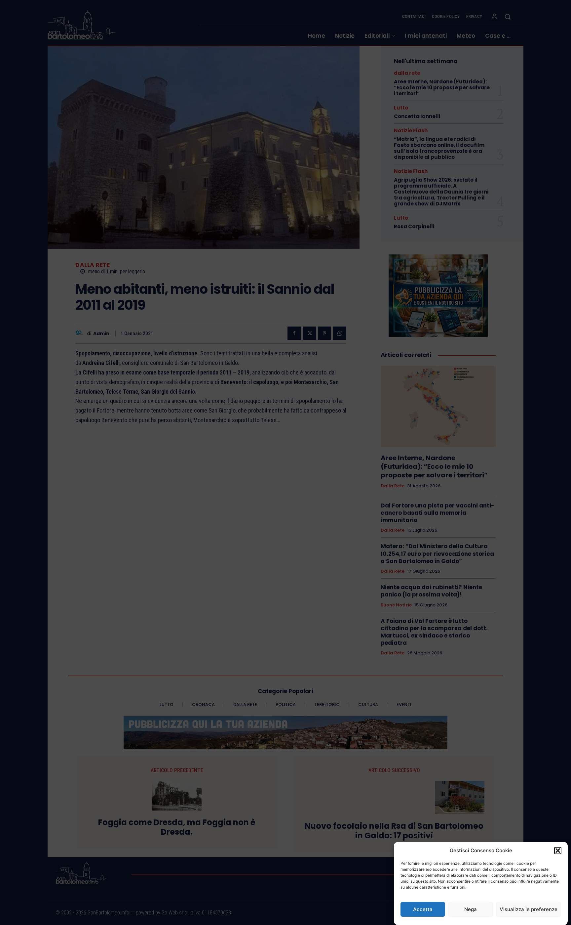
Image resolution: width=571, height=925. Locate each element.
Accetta (423, 909)
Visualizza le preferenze (528, 909)
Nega (470, 909)
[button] (557, 850)
